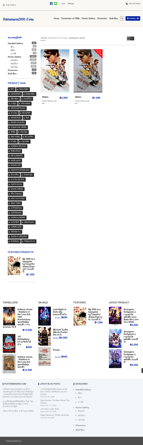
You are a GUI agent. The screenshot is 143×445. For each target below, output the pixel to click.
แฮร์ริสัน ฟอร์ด (16, 227)
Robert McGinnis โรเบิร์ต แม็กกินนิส (54, 415)
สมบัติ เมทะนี (15, 160)
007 (12, 89)
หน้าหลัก (44, 38)
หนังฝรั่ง (14, 60)
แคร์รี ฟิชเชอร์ (16, 213)
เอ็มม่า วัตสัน (15, 203)
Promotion (102, 18)
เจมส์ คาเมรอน (16, 184)
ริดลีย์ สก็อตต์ (15, 151)
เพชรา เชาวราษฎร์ (17, 198)
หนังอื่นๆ (14, 63)
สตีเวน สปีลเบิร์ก (17, 156)
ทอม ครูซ (23, 132)
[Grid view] (129, 38)
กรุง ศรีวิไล (27, 99)
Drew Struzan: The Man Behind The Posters (54, 401)
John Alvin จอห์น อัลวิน (49, 409)
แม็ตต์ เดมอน (29, 222)
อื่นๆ (12, 46)
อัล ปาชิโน (14, 175)
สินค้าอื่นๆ (113, 18)
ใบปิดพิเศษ (15, 241)
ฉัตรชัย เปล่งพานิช (17, 122)
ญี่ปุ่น (13, 50)
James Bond (15, 94)
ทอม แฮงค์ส (15, 137)
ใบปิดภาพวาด (29, 241)
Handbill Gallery (15, 43)
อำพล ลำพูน (28, 175)
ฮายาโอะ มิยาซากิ (17, 179)
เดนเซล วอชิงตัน (17, 189)
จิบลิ (27, 118)
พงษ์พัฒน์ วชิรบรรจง (18, 146)
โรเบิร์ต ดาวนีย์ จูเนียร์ (19, 236)
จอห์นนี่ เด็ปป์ (16, 118)
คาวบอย (14, 113)
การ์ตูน (13, 103)
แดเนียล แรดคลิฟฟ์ (18, 217)
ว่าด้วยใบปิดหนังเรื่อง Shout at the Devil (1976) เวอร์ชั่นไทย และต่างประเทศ (53, 391)
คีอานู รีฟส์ (26, 113)
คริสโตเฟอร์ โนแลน (18, 108)
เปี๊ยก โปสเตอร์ (16, 194)
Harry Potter (23, 89)
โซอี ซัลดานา (16, 232)
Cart (63, 3)
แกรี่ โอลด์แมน (16, 208)
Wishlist (71, 3)
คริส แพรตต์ (25, 103)
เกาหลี (13, 53)
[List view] (132, 38)
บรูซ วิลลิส (25, 141)
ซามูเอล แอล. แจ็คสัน (18, 127)
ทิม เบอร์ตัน (29, 137)
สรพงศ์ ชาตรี (15, 165)
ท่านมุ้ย (13, 141)
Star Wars (14, 99)
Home (56, 18)
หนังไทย (14, 66)
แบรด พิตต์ (15, 222)
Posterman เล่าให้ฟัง (70, 18)
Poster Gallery (88, 18)
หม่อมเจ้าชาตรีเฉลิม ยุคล (20, 170)
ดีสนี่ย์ (13, 132)
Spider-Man (30, 94)
